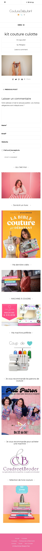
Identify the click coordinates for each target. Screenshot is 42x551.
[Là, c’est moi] (21, 185)
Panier (20, 543)
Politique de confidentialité (27, 541)
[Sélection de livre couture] (21, 505)
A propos (24, 538)
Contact (13, 543)
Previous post (11, 89)
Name (4, 125)
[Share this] (13, 79)
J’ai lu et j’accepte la (15, 151)
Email (4, 134)
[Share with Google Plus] (19, 79)
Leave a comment (21, 50)
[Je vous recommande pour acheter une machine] (21, 461)
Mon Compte (29, 543)
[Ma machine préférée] (21, 355)
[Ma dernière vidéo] (21, 281)
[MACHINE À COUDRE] (21, 315)
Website (5, 142)
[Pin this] (22, 79)
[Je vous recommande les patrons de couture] (21, 410)
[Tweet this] (16, 79)
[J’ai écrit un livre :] (21, 234)
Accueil (17, 538)
